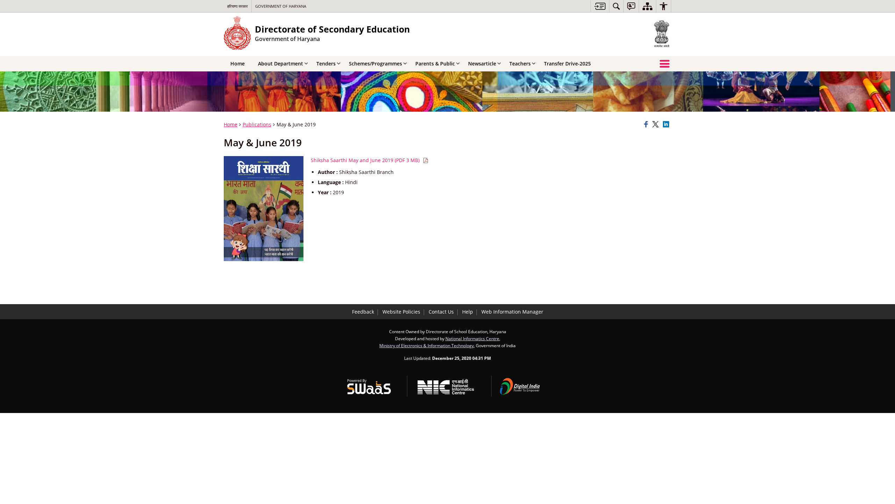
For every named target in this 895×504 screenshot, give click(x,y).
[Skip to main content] (599, 6)
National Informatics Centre (472, 338)
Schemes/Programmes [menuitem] (375, 63)
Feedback (363, 311)
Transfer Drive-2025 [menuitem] (567, 63)
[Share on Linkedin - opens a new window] (667, 124)
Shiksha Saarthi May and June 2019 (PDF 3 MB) (366, 160)
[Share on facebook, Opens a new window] (647, 124)
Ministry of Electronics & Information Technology (426, 345)
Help (467, 311)
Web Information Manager (512, 311)
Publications (257, 124)
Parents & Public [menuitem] (435, 63)
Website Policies (401, 311)
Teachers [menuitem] (520, 63)
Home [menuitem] (237, 63)
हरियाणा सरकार (237, 6)
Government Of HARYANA (280, 6)
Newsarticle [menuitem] (482, 63)
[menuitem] (616, 6)
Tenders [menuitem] (326, 63)
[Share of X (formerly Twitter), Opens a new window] (656, 124)
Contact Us (441, 311)
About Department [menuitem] (280, 63)
